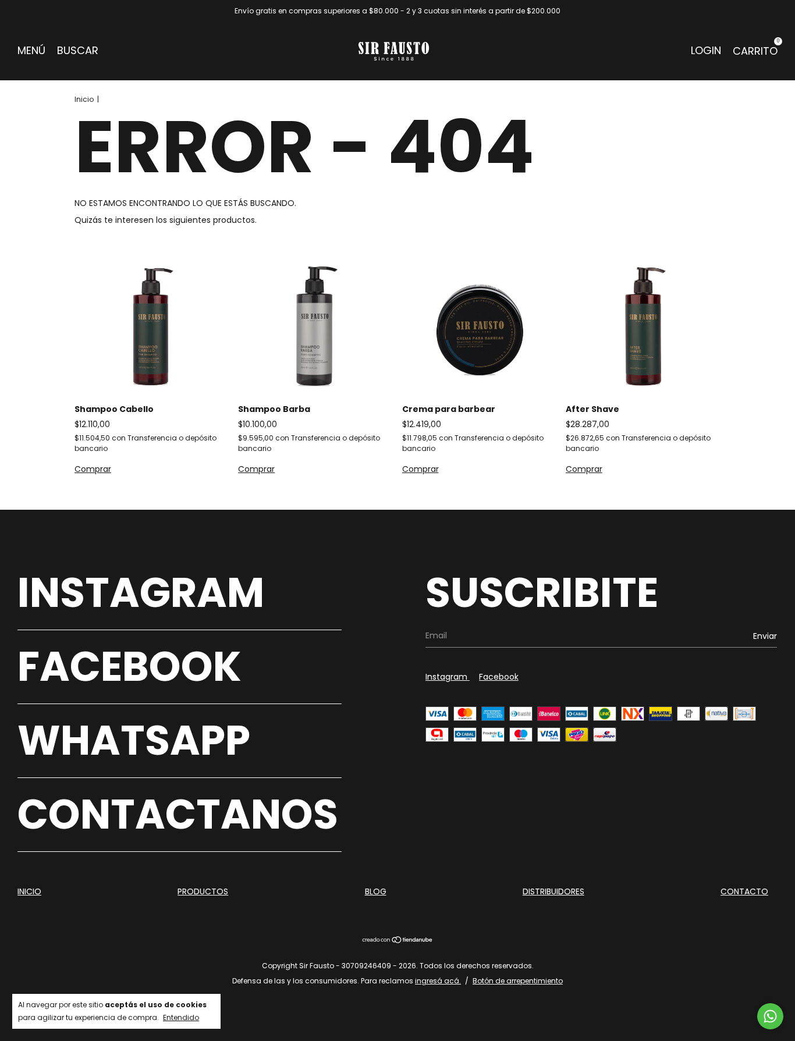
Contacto (744, 891)
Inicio (84, 99)
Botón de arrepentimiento (518, 981)
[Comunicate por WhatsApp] (770, 1016)
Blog (375, 891)
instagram (447, 677)
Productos (203, 891)
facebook (499, 677)
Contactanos (177, 814)
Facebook (129, 666)
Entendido (181, 1017)
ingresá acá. (438, 981)
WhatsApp (133, 740)
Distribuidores (553, 891)
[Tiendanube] (397, 941)
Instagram (140, 592)
